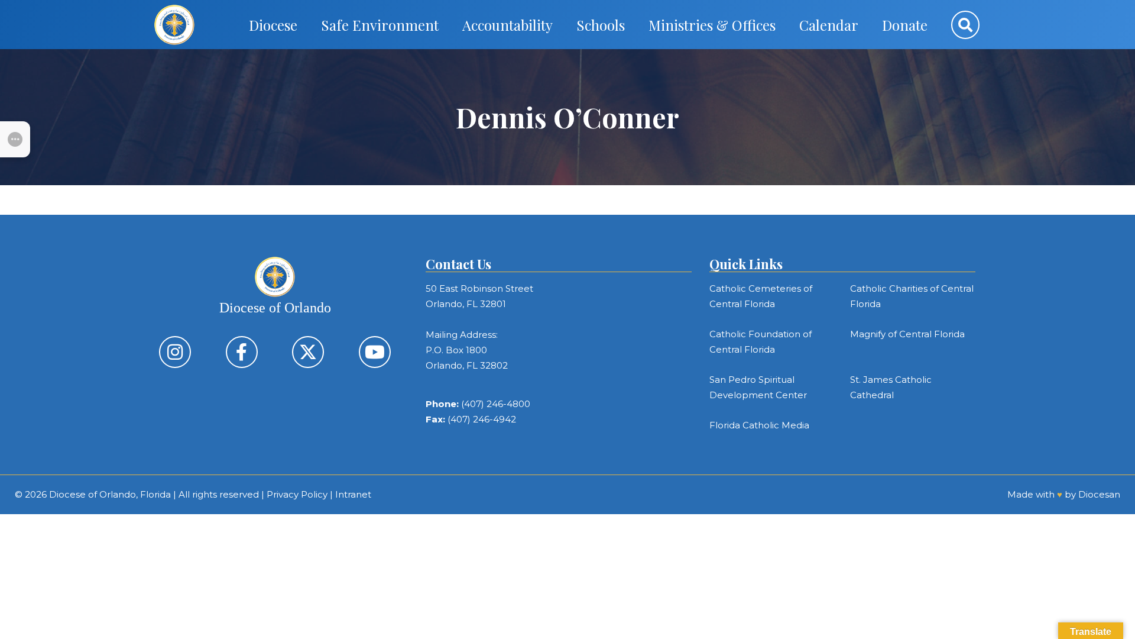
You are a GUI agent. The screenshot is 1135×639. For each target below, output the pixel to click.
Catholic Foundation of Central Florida (760, 341)
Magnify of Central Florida (907, 334)
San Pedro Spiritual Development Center (758, 387)
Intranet (353, 494)
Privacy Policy (297, 494)
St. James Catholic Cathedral (891, 387)
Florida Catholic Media (759, 425)
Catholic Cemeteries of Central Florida (760, 296)
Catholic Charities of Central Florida (912, 296)
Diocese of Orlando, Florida (110, 494)
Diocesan (1099, 494)
